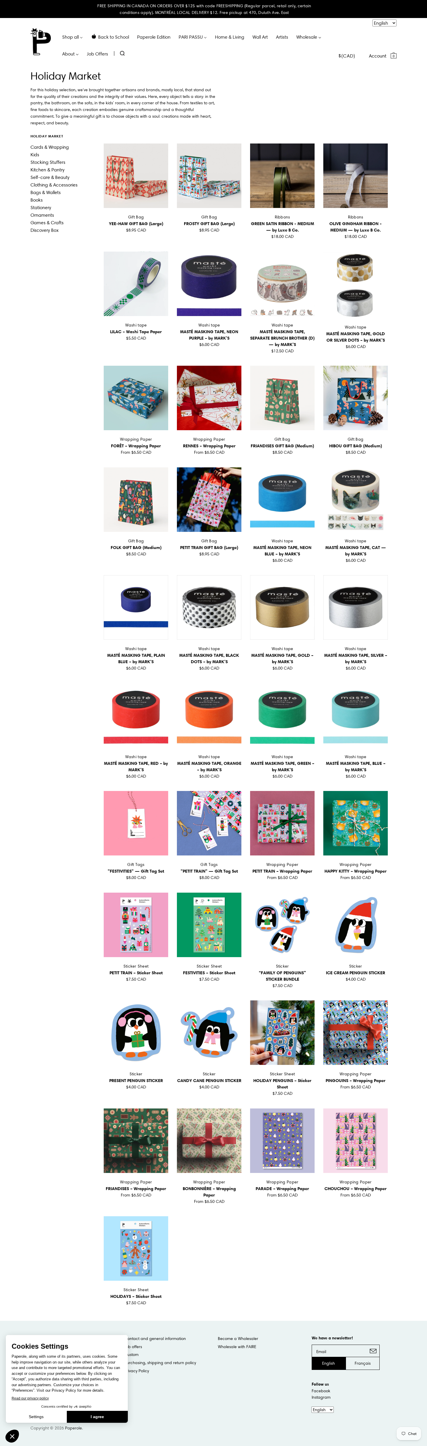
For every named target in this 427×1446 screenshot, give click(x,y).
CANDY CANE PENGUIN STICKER (209, 1080)
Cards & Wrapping (50, 147)
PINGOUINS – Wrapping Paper (355, 1080)
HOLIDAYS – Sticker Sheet (136, 1296)
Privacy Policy (136, 1370)
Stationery (41, 207)
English (328, 1363)
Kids (35, 154)
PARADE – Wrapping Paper (282, 1188)
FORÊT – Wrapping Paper (136, 445)
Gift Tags (136, 864)
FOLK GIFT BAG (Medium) (136, 547)
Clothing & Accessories (54, 185)
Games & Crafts (47, 222)
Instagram (321, 1397)
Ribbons (282, 217)
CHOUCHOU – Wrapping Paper (355, 1188)
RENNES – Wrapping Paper (209, 445)
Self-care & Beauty (50, 177)
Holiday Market (47, 136)
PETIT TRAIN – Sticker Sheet (136, 972)
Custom (131, 1354)
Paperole (73, 1428)
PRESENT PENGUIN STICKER (136, 1080)
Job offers (133, 1346)
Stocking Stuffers (48, 162)
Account (377, 56)
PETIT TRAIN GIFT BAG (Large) (209, 547)
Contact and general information (155, 1338)
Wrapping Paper (136, 439)
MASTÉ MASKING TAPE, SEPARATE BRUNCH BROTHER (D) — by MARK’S (282, 338)
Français (363, 1363)
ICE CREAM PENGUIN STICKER (355, 972)
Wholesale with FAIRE (237, 1346)
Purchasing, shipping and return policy (160, 1362)
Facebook (321, 1390)
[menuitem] (72, 36)
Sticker (282, 966)
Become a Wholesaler (238, 1338)
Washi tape (136, 325)
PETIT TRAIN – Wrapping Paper (282, 871)
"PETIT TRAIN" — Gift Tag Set (209, 871)
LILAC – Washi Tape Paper (136, 331)
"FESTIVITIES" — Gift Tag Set (136, 871)
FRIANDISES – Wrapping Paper (136, 1188)
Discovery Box (45, 230)
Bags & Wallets (46, 192)
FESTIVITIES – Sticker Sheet (209, 972)
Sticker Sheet (136, 966)
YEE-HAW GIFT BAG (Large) (136, 223)
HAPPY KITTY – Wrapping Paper (355, 871)
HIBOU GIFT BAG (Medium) (355, 445)
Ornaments (42, 215)
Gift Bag (136, 217)
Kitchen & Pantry (47, 170)
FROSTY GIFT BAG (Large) (209, 223)
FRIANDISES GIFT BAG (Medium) (282, 445)
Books (37, 200)
